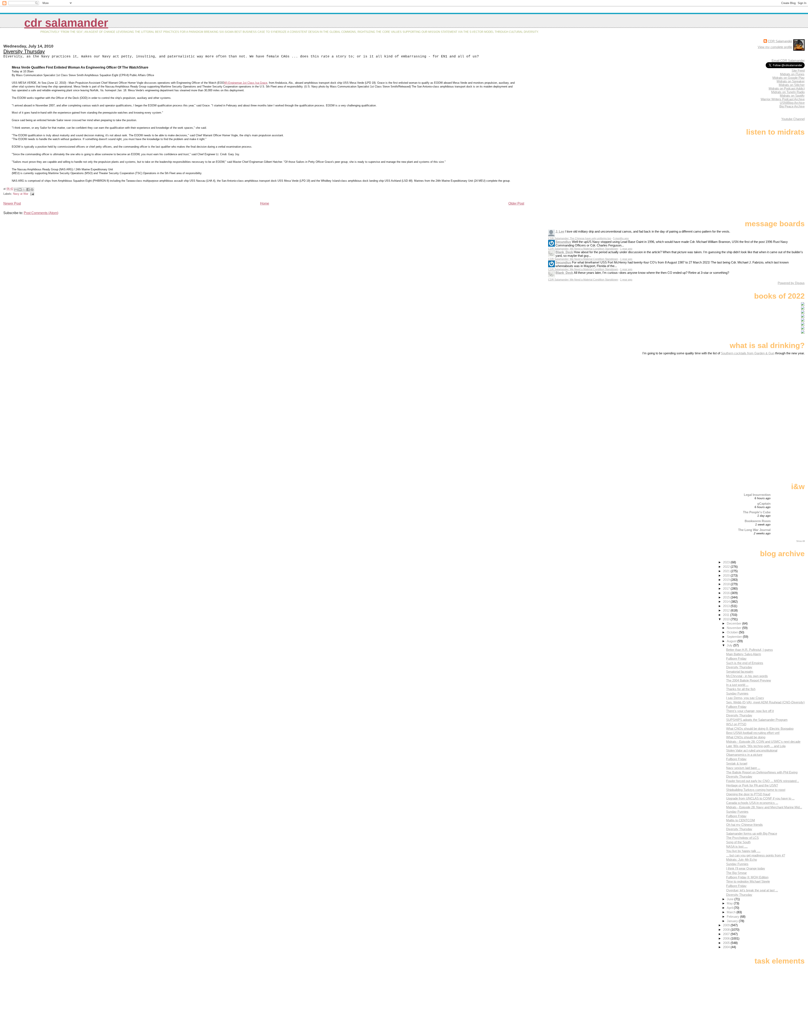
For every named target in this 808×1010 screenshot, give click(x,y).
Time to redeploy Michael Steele (748, 881)
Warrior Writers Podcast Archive (783, 99)
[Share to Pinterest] (32, 189)
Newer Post (12, 203)
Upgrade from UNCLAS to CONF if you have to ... (760, 798)
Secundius (563, 242)
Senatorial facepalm (739, 671)
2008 (727, 929)
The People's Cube (757, 512)
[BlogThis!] (20, 189)
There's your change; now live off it (750, 711)
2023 (727, 562)
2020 (727, 575)
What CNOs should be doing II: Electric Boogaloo (759, 728)
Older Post (516, 203)
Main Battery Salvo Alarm (743, 654)
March (731, 912)
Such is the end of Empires (744, 663)
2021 (727, 571)
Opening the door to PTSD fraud (748, 794)
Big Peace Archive (792, 106)
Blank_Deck (564, 252)
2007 (727, 934)
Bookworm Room (758, 521)
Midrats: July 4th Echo (741, 859)
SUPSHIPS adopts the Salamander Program (757, 719)
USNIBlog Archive (792, 103)
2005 (727, 943)
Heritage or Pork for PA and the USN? (752, 785)
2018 (727, 584)
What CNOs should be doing (745, 737)
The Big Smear (736, 873)
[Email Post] (31, 193)
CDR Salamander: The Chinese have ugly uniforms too (579, 238)
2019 (727, 579)
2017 (727, 588)
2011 (726, 615)
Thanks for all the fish (740, 689)
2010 (727, 619)
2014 (727, 601)
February (733, 916)
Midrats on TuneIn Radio (788, 92)
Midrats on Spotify (792, 95)
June (730, 899)
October (733, 632)
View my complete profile (775, 47)
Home (264, 203)
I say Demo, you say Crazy (745, 698)
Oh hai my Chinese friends (744, 824)
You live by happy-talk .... (743, 851)
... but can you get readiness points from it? (755, 855)
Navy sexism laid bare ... (743, 768)
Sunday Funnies (737, 693)
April (730, 907)
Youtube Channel (793, 119)
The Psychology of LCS (742, 837)
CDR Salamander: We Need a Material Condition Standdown (583, 248)
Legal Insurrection (757, 494)
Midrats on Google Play (788, 77)
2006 (727, 938)
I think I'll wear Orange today (745, 868)
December (734, 623)
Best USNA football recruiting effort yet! (753, 733)
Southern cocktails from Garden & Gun (747, 353)
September (735, 636)
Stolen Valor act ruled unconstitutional (751, 750)
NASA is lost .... (737, 846)
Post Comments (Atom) (41, 213)
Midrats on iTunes (792, 74)
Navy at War (20, 193)
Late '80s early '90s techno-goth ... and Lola (755, 746)
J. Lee (560, 231)
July (730, 645)
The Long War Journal (754, 530)
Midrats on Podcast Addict (787, 88)
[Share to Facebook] (28, 189)
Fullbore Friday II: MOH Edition (747, 877)
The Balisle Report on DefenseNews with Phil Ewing (761, 772)
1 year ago (626, 248)
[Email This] (16, 189)
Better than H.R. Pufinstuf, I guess (749, 649)
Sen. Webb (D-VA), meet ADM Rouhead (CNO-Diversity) (765, 702)
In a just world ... (737, 685)
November (734, 628)
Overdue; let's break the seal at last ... (752, 890)
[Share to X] (24, 189)
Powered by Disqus (791, 283)
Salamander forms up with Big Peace (751, 833)
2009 (727, 925)
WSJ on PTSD (736, 724)
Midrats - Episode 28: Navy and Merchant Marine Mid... (764, 807)
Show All (800, 541)
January (733, 921)
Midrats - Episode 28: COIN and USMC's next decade (763, 741)
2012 (727, 610)
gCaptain (764, 503)
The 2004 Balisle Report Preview (748, 680)
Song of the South (738, 842)
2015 (727, 597)
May (730, 903)
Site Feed (798, 70)
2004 (727, 947)
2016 (727, 593)
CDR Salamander (66, 22)
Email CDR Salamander (788, 60)
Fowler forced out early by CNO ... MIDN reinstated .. (762, 781)
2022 (727, 566)
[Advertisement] (778, 388)
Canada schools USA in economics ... (752, 803)
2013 (727, 606)
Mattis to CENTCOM (740, 820)
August (732, 641)
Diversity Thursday (24, 51)
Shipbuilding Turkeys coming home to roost (755, 790)
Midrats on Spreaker (791, 81)
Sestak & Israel (736, 763)
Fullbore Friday (736, 658)
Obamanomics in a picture (744, 754)
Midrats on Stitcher (792, 85)
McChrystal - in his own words (747, 676)
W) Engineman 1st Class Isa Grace (245, 82)
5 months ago (621, 238)
